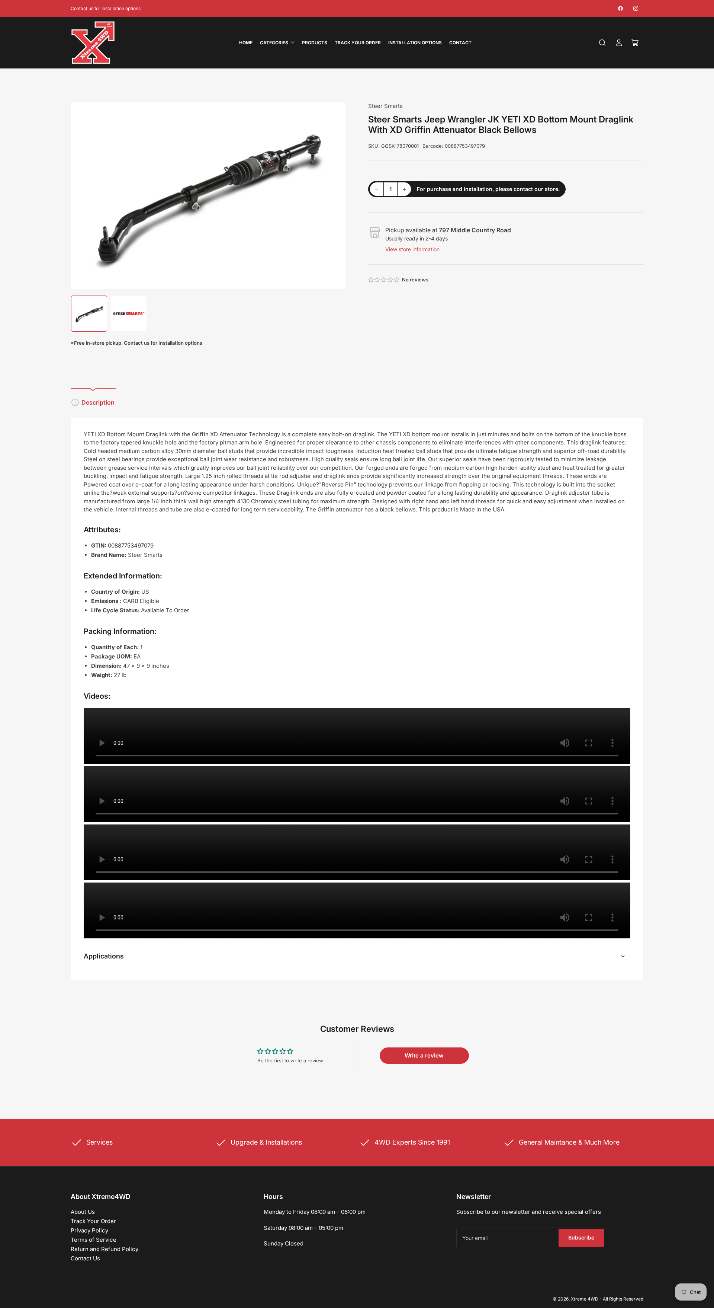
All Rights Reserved (623, 1299)
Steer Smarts (385, 105)
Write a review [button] (424, 1055)
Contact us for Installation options (106, 8)
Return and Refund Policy (104, 1249)
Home (246, 42)
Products (314, 42)
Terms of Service (93, 1239)
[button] (384, 280)
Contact (460, 42)
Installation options (415, 42)
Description (98, 402)
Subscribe (581, 1237)
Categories (274, 42)
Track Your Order (358, 42)
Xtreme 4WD (584, 1299)
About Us (83, 1211)
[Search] (602, 43)
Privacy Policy (89, 1230)
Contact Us (85, 1258)
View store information (412, 249)
